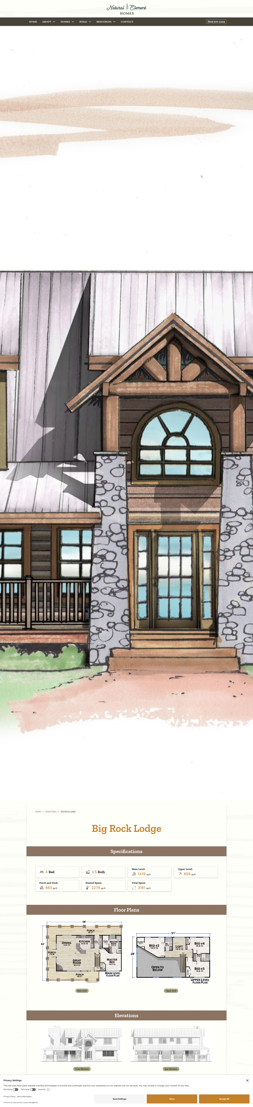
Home (33, 21)
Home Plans (51, 811)
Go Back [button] (24, 21)
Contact (127, 21)
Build (83, 21)
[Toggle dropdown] (54, 21)
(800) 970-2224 (216, 21)
